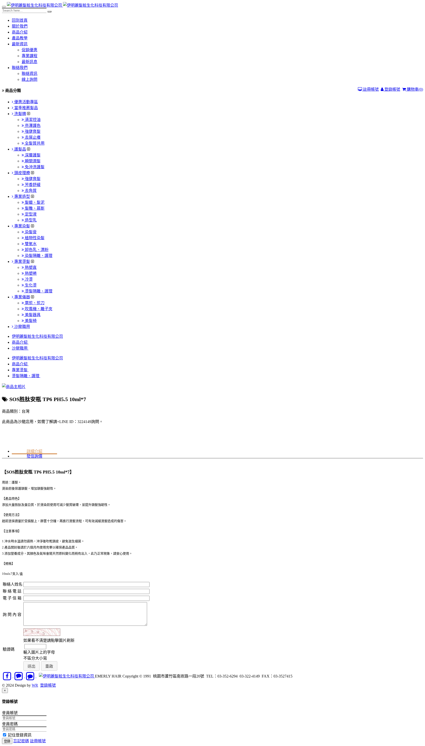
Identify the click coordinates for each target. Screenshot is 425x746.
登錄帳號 (391, 89)
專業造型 (21, 196)
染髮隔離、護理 (38, 256)
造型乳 (30, 220)
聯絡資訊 (29, 73)
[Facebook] (8, 676)
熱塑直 (30, 267)
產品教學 (20, 38)
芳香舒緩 (32, 185)
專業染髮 (21, 226)
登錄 (7, 741)
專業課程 (29, 56)
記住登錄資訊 (19, 735)
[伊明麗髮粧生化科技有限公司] (35, 5)
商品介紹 (20, 32)
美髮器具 (32, 315)
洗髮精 (19, 114)
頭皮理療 (21, 173)
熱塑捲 (30, 273)
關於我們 (20, 26)
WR (35, 685)
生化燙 (30, 285)
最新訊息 (29, 62)
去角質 (30, 190)
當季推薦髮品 (25, 108)
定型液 (30, 214)
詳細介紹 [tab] (34, 451)
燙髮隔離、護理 (38, 291)
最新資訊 (20, 44)
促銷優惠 (29, 50)
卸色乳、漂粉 (36, 250)
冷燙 (28, 279)
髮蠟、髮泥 (34, 202)
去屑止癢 (32, 137)
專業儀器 (21, 297)
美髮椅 (30, 321)
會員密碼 (10, 724)
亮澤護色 (32, 125)
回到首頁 (20, 20)
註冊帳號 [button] (38, 741)
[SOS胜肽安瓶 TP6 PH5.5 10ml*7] (14, 387)
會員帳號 (10, 713)
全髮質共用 (34, 143)
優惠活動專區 (25, 102)
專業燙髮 (21, 261)
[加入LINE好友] (19, 676)
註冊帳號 (370, 89)
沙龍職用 (21, 326)
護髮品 (19, 149)
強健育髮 (32, 131)
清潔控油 (32, 120)
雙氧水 (30, 244)
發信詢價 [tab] (34, 456)
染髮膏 (30, 232)
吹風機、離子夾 (38, 309)
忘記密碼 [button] (21, 741)
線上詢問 (29, 79)
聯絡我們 (20, 68)
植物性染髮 (34, 238)
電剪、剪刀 (34, 303)
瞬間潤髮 (32, 161)
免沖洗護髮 (34, 167)
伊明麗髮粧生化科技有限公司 (37, 336)
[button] (31, 666)
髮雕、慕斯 (34, 208)
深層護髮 (32, 155)
